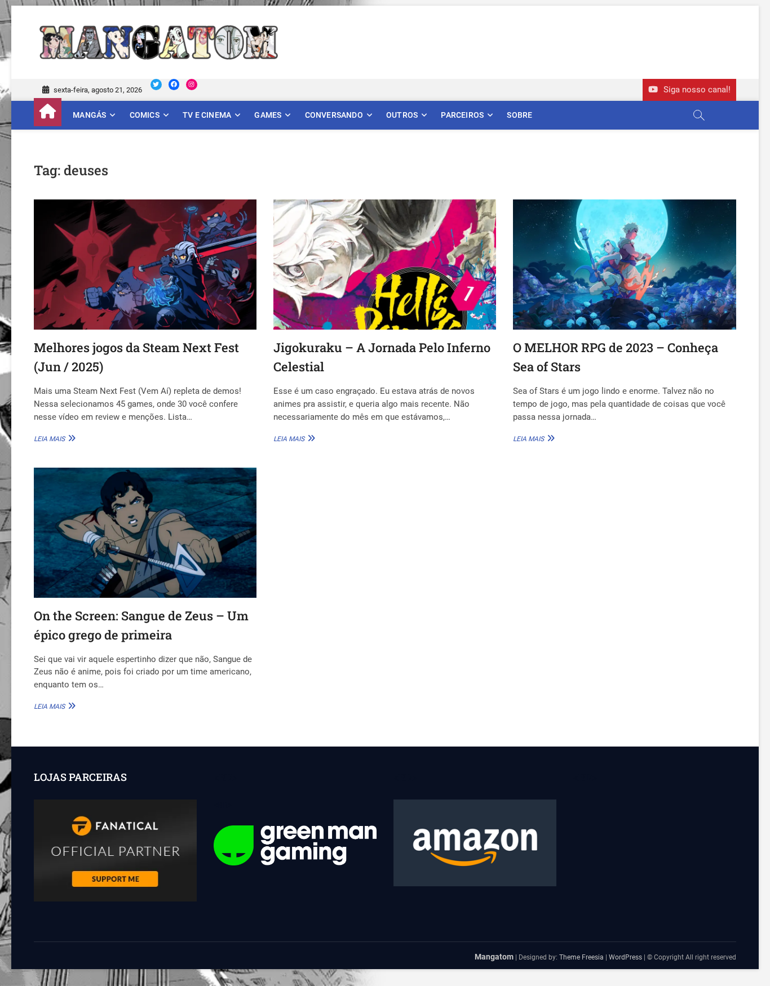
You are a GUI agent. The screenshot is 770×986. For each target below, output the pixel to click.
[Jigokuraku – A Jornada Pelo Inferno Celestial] (384, 264)
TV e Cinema (207, 114)
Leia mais (53, 438)
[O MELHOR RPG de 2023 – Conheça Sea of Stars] (624, 264)
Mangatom (494, 956)
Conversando (334, 114)
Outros (402, 114)
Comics (145, 114)
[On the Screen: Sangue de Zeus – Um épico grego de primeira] (145, 533)
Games (267, 114)
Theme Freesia (581, 957)
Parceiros (462, 114)
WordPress (625, 957)
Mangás (89, 114)
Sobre (519, 114)
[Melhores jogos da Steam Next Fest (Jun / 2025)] (145, 264)
